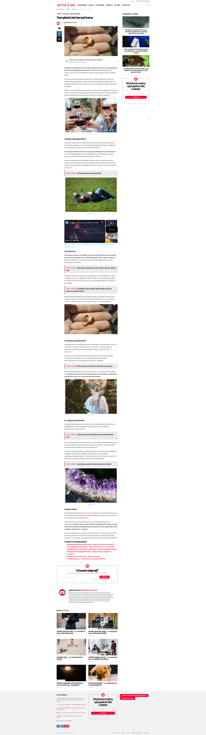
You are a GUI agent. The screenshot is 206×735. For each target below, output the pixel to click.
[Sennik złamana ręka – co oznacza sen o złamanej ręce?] (71, 621)
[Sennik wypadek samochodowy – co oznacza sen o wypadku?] (71, 673)
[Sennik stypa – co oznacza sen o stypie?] (71, 647)
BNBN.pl (59, 712)
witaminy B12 (75, 278)
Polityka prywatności (136, 733)
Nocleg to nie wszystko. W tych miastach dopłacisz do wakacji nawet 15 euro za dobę (136, 31)
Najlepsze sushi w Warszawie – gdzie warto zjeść (83, 556)
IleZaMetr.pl (60, 716)
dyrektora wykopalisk (91, 513)
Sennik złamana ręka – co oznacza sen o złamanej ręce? (71, 632)
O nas (128, 733)
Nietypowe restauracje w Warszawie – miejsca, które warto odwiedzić (90, 544)
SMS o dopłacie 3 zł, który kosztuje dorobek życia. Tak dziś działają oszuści (136, 51)
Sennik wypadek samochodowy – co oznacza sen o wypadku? (70, 684)
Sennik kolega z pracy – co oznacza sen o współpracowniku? (102, 658)
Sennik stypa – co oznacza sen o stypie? (70, 658)
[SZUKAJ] (148, 5)
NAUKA (91, 5)
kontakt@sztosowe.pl (80, 704)
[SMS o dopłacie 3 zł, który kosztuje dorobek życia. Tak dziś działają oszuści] (135, 41)
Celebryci (109, 5)
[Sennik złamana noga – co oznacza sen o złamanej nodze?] (103, 621)
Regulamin (146, 733)
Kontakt (132, 1)
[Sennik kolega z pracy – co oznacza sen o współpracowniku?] (103, 647)
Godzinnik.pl (68, 707)
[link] (67, 222)
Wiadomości (82, 5)
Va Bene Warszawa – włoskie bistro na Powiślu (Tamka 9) (86, 559)
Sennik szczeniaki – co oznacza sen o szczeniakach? (102, 684)
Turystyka (126, 5)
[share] (102, 221)
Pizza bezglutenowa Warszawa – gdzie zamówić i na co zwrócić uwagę (90, 547)
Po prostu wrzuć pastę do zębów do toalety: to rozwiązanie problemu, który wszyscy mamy (84, 223)
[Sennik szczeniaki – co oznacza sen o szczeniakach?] (103, 673)
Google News (68, 720)
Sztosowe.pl (60, 698)
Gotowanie (100, 5)
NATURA (117, 5)
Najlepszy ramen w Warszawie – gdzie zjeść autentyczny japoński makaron (92, 549)
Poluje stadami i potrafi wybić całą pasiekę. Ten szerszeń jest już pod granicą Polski (136, 70)
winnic (82, 68)
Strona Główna (116, 733)
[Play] (111, 236)
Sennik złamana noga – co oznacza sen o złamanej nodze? (102, 632)
